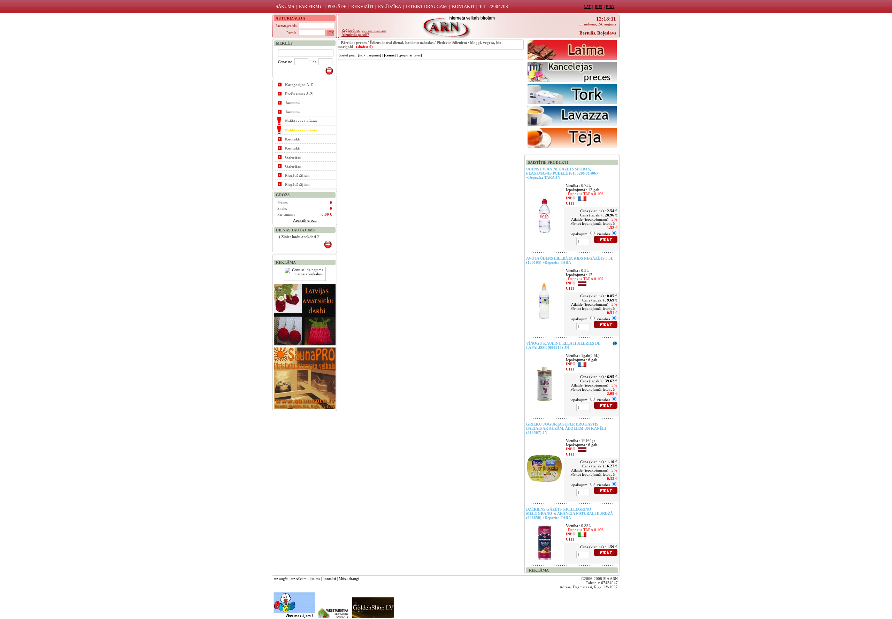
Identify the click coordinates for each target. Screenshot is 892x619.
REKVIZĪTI (362, 6)
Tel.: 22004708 (493, 6)
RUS (598, 7)
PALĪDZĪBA (389, 6)
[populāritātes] (410, 55)
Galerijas (293, 157)
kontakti (329, 578)
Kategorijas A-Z (299, 85)
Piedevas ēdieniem (452, 42)
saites (316, 578)
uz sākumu (300, 578)
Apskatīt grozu (305, 220)
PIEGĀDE (337, 6)
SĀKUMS (285, 6)
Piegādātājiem (297, 175)
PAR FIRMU (311, 6)
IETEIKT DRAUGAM (426, 6)
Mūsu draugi (349, 578)
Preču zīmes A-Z (299, 94)
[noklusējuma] (369, 55)
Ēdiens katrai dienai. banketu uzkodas (401, 42)
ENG (610, 7)
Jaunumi (292, 103)
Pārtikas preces (354, 42)
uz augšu (281, 578)
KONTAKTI (463, 6)
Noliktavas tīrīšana (301, 121)
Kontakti (292, 139)
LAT (587, 7)
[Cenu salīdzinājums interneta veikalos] (305, 279)
